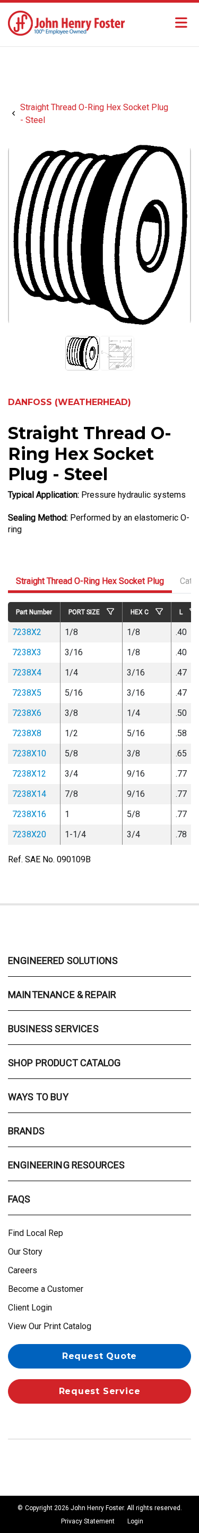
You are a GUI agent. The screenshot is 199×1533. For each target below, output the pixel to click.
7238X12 (29, 774)
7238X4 (26, 672)
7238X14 (29, 794)
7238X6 (26, 713)
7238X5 (26, 693)
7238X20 (29, 834)
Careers (22, 1270)
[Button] (181, 23)
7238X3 (26, 652)
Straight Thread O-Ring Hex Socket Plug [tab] (90, 581)
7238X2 (26, 632)
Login (135, 1521)
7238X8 (26, 733)
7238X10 (29, 753)
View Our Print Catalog (49, 1326)
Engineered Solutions (63, 960)
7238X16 (29, 814)
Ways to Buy (38, 1096)
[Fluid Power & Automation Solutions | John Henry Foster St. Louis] (66, 23)
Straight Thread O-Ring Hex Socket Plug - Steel (94, 113)
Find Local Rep (35, 1233)
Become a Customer (45, 1289)
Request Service (100, 1391)
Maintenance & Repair (62, 994)
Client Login (30, 1308)
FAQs (19, 1199)
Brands (26, 1130)
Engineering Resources (66, 1165)
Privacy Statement (88, 1521)
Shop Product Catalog (64, 1062)
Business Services (53, 1028)
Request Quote (99, 1356)
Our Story (25, 1252)
